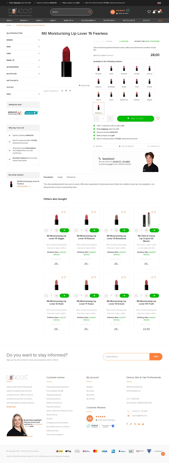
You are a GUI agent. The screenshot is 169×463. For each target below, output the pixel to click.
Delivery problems (53, 399)
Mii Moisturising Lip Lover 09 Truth (146, 302)
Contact (49, 419)
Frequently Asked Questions (57, 387)
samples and (71, 3)
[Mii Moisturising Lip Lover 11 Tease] (86, 285)
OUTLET (146, 20)
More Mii (98, 146)
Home (9, 25)
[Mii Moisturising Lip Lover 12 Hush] (56, 285)
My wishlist (90, 399)
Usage (60, 177)
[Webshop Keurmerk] (15, 113)
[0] (158, 12)
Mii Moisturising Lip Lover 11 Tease (86, 302)
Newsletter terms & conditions (58, 427)
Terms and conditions (54, 435)
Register (89, 387)
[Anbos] (31, 113)
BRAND (23, 20)
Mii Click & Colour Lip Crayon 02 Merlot (146, 238)
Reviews (71, 177)
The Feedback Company (60, 456)
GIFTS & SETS (129, 20)
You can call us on (114, 162)
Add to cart (137, 119)
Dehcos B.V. (25, 451)
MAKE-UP (67, 20)
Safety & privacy (52, 431)
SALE (160, 20)
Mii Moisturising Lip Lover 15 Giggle (56, 237)
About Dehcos (52, 415)
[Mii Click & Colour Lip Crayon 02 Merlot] (146, 219)
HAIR (52, 20)
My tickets (90, 395)
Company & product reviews (57, 423)
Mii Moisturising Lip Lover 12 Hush (56, 302)
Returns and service (54, 403)
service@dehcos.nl (139, 416)
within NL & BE (20, 3)
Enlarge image (85, 85)
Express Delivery (46, 3)
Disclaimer (35, 451)
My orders (90, 391)
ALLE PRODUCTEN (14, 33)
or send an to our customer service (115, 164)
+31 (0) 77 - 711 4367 (140, 411)
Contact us (154, 146)
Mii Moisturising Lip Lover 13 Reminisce (116, 237)
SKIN (38, 20)
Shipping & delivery (53, 395)
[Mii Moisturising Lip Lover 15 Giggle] (56, 219)
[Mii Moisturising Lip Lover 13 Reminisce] (116, 219)
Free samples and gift (54, 391)
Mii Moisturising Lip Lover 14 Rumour (86, 237)
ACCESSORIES (87, 20)
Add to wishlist (127, 146)
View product (22, 186)
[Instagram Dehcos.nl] (135, 424)
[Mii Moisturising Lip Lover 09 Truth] (146, 285)
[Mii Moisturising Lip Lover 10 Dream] (116, 285)
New (9, 20)
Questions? (108, 159)
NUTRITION (108, 20)
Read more (11, 407)
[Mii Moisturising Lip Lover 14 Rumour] (86, 219)
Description (48, 177)
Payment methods (53, 407)
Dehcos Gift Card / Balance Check (59, 411)
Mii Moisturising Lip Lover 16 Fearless (31, 25)
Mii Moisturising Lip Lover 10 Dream (116, 302)
